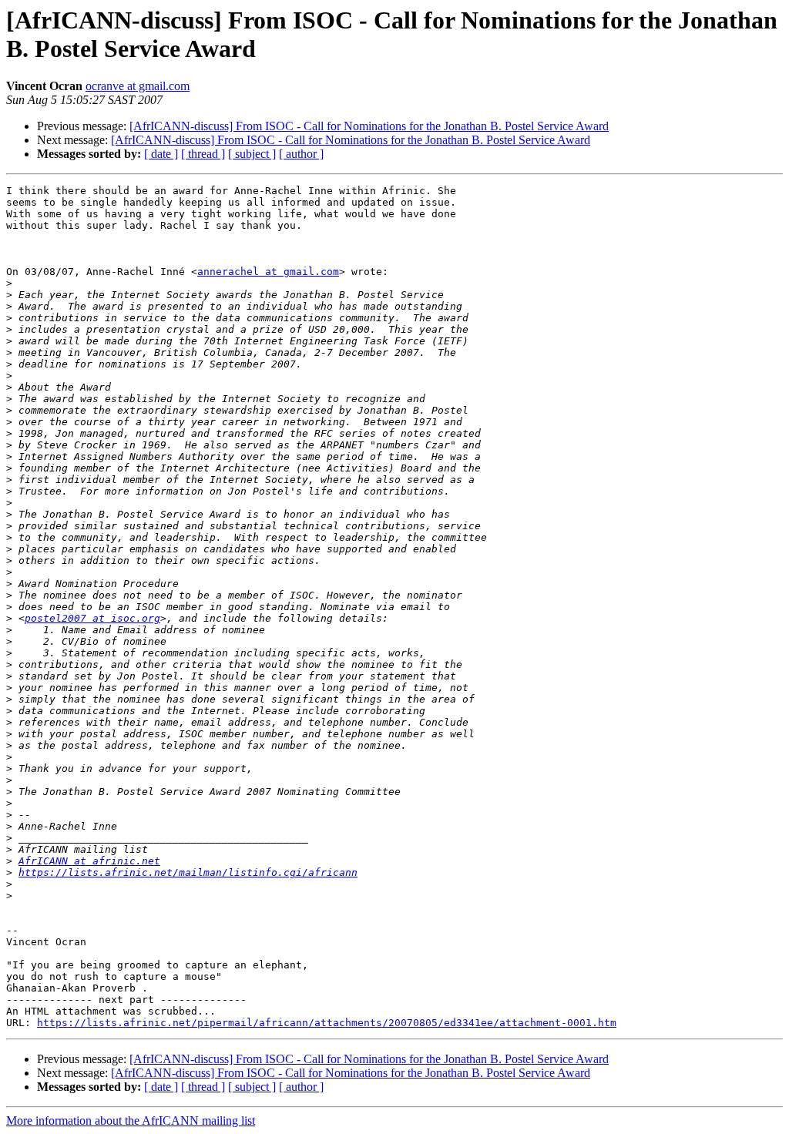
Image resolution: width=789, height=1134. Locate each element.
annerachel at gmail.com (268, 271)
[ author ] (301, 153)
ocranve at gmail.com (138, 85)
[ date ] (161, 153)
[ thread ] (203, 153)
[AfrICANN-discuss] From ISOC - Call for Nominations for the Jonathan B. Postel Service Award (369, 126)
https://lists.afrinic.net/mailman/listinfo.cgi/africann (188, 872)
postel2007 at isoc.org (92, 618)
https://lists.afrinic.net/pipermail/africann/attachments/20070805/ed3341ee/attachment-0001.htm (326, 1022)
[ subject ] (252, 153)
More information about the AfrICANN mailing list (130, 1120)
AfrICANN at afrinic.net (89, 861)
